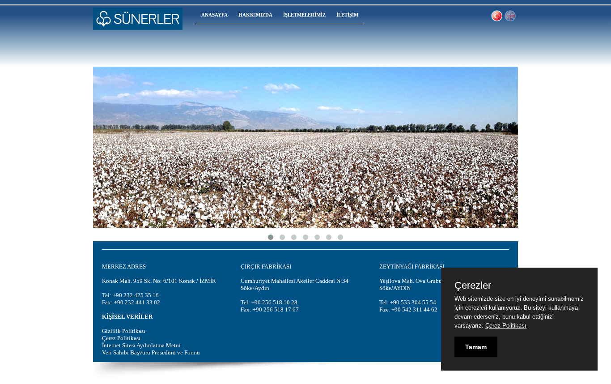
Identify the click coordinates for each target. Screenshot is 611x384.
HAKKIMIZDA (255, 14)
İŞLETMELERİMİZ (304, 14)
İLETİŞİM (347, 14)
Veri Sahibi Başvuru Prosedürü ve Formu (151, 352)
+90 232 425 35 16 (136, 295)
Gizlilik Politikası (123, 331)
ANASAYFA (214, 14)
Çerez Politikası (121, 338)
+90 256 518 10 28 (274, 302)
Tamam (476, 346)
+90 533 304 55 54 (413, 302)
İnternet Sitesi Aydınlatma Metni (141, 345)
